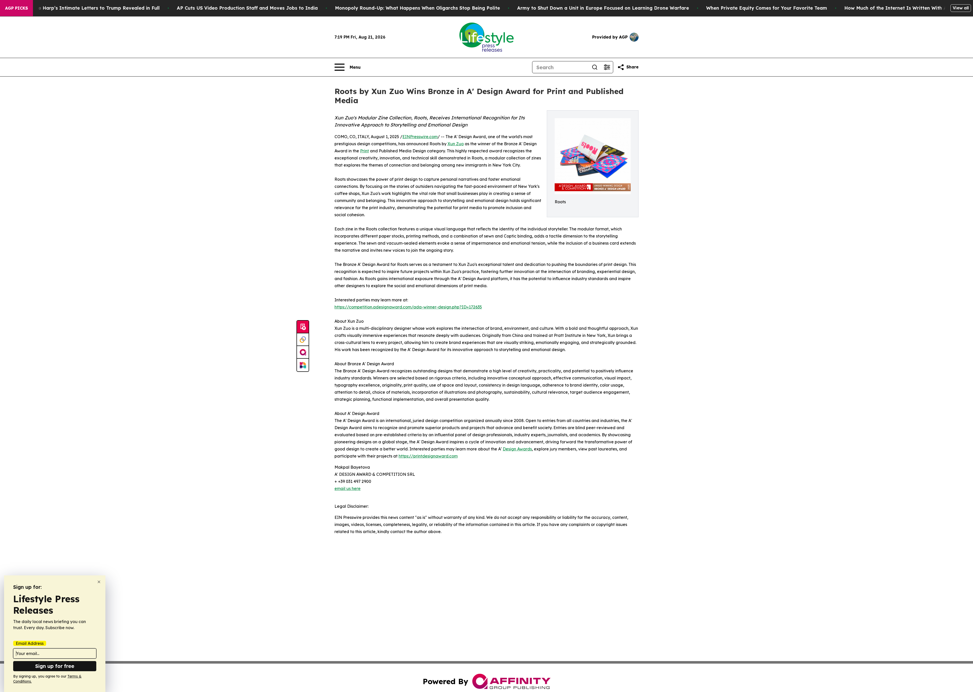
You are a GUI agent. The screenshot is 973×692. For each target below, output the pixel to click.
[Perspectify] (303, 339)
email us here (347, 488)
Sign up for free (54, 666)
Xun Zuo (455, 143)
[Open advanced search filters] (607, 67)
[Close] (99, 581)
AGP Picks (16, 8)
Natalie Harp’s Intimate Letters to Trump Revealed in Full (92, 8)
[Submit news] (303, 327)
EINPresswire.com (420, 136)
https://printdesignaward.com (428, 456)
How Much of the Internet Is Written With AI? (898, 8)
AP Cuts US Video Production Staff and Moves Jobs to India (247, 8)
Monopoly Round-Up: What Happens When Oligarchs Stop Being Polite (417, 8)
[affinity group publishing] (303, 352)
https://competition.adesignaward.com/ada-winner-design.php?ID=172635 (408, 306)
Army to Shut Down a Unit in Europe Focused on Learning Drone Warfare (603, 8)
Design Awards (517, 448)
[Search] (595, 67)
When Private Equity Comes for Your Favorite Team (766, 8)
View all (961, 7)
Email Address (30, 643)
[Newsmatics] (303, 365)
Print (364, 150)
